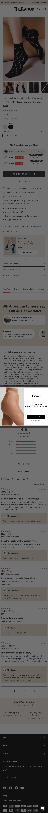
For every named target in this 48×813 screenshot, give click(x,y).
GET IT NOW (36, 417)
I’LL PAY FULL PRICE (36, 420)
